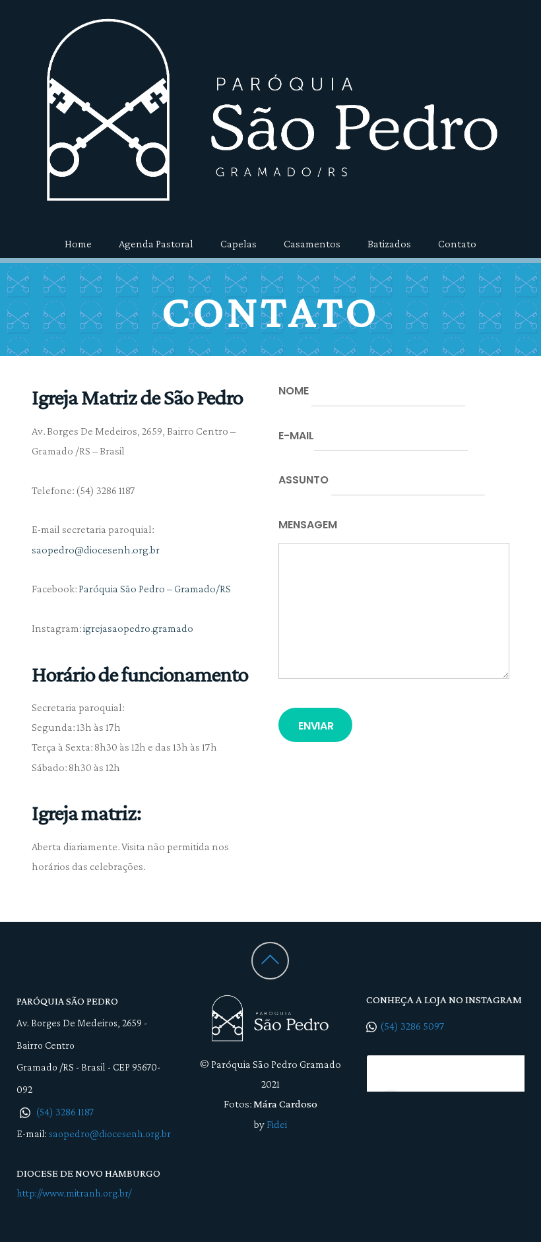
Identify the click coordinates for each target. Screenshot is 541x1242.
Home (78, 243)
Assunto (304, 479)
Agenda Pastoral (156, 243)
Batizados (389, 243)
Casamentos (312, 243)
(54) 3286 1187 (64, 1111)
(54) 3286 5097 (412, 1026)
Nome (294, 390)
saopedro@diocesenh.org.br (96, 549)
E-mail (296, 435)
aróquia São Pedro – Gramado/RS (156, 588)
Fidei (277, 1124)
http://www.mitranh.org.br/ (73, 1192)
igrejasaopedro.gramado (138, 628)
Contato (457, 243)
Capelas (238, 243)
